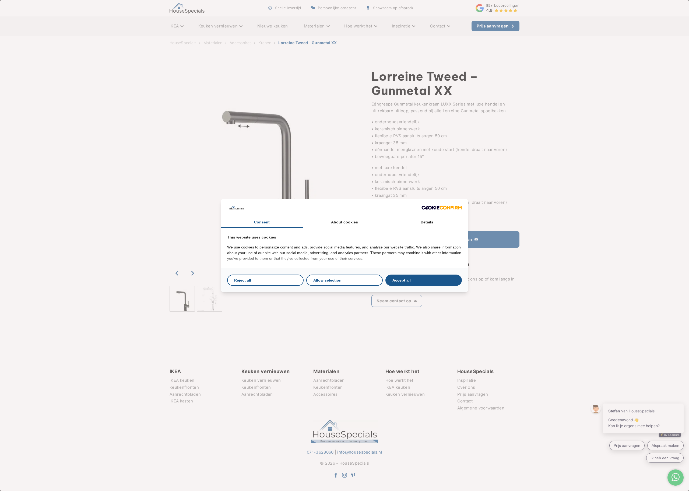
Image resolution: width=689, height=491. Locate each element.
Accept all (401, 280)
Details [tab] (427, 222)
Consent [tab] (262, 222)
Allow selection (327, 280)
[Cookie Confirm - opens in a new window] (441, 208)
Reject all (242, 280)
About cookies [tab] (344, 222)
